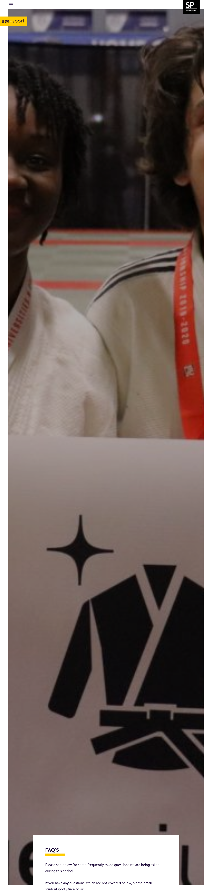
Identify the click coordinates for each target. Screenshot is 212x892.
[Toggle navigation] (10, 4)
